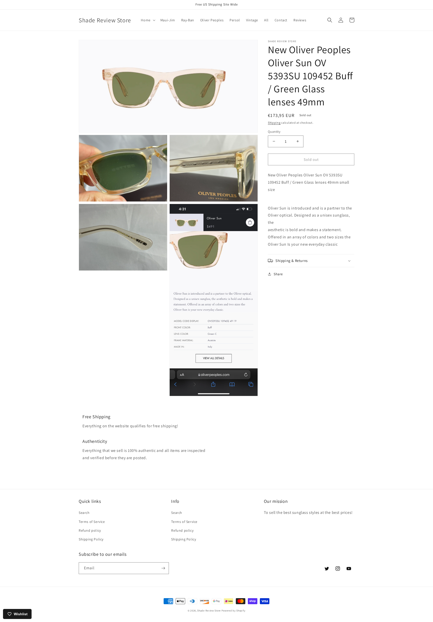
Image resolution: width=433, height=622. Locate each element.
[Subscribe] (163, 568)
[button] (147, 20)
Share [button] (278, 274)
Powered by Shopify (234, 610)
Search (84, 512)
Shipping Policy (91, 539)
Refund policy (90, 530)
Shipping (274, 122)
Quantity (274, 131)
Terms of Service (92, 521)
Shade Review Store (209, 610)
